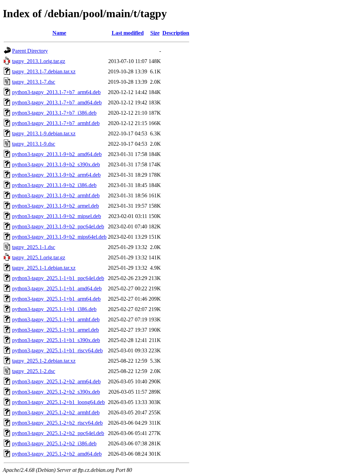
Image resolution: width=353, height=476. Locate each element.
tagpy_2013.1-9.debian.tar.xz (43, 133)
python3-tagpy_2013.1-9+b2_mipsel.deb (56, 216)
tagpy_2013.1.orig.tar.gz (38, 61)
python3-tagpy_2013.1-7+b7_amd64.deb (57, 102)
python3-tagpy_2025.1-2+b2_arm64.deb (56, 381)
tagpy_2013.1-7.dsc (33, 82)
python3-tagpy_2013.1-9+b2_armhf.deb (56, 195)
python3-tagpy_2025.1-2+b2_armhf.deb (56, 412)
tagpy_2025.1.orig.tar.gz (38, 257)
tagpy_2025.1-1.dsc (33, 247)
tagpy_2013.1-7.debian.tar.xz (43, 71)
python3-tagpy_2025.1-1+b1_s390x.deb (56, 340)
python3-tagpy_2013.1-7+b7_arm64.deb (56, 92)
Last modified (128, 33)
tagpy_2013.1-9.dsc (33, 144)
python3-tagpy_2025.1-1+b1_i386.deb (54, 309)
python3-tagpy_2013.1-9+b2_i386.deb (54, 185)
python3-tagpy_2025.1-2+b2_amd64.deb (57, 454)
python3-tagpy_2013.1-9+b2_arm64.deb (56, 175)
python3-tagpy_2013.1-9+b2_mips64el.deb (59, 237)
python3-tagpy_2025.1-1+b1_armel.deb (55, 330)
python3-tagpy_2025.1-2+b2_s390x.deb (56, 392)
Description (175, 33)
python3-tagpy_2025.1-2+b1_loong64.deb (58, 402)
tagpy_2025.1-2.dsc (33, 371)
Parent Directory (30, 51)
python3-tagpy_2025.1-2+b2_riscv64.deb (57, 423)
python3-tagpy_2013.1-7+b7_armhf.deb (56, 123)
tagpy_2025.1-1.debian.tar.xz (43, 268)
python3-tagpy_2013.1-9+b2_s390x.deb (56, 164)
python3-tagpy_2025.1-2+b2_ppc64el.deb (58, 433)
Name (59, 33)
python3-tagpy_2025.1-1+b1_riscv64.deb (57, 350)
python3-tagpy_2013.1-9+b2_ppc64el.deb (58, 226)
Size (155, 33)
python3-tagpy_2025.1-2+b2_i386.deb (54, 443)
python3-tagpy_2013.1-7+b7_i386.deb (54, 113)
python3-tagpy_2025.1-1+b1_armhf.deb (56, 319)
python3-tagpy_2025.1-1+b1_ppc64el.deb (58, 278)
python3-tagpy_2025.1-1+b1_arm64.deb (56, 299)
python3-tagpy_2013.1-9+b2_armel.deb (55, 206)
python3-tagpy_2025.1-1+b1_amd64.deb (57, 288)
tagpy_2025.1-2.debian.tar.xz (43, 361)
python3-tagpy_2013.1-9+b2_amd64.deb (57, 154)
